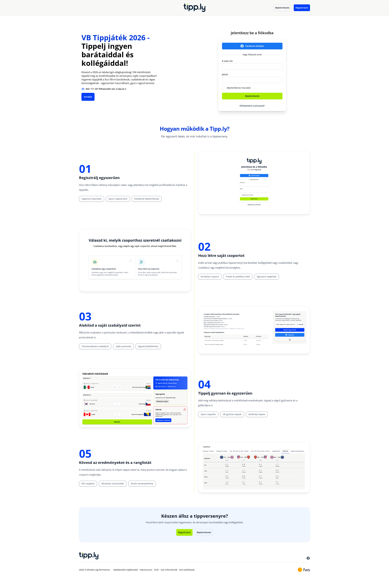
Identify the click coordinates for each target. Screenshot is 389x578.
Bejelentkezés (282, 7)
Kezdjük (88, 96)
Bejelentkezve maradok (238, 87)
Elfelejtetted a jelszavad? (252, 105)
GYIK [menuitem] (156, 569)
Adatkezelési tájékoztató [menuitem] (125, 569)
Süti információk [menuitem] (169, 569)
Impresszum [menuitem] (146, 569)
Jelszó (225, 74)
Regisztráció (302, 7)
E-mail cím (227, 61)
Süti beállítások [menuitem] (186, 569)
